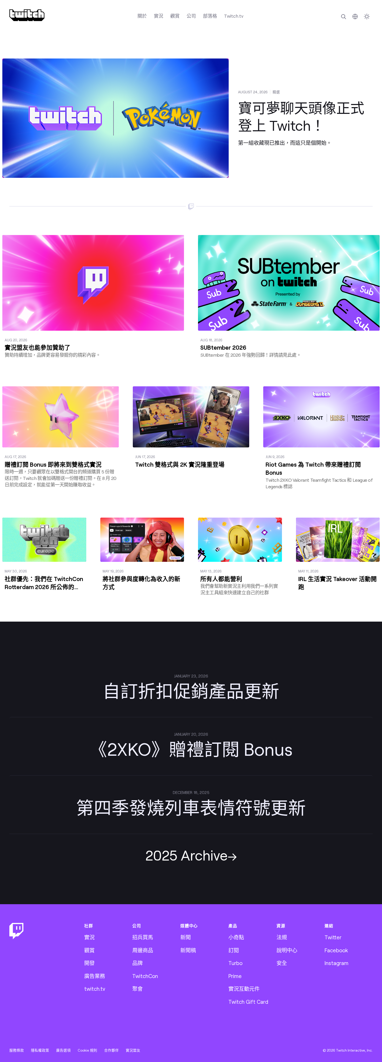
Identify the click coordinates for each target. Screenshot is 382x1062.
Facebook (336, 950)
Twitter (333, 937)
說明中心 (286, 950)
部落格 (210, 16)
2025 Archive (186, 854)
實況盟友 (133, 1050)
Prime (235, 976)
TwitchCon (145, 976)
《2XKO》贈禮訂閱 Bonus (191, 748)
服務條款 (16, 1050)
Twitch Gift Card (248, 1002)
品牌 (137, 963)
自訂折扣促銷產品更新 (191, 690)
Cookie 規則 (87, 1050)
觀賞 (175, 16)
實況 (158, 16)
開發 (89, 963)
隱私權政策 (40, 1050)
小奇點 (236, 937)
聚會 (137, 989)
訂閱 (233, 950)
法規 (281, 937)
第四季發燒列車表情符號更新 (191, 807)
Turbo (235, 963)
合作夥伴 (111, 1050)
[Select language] (355, 16)
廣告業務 (94, 976)
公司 (191, 16)
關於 (142, 16)
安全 (281, 963)
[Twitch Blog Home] (26, 15)
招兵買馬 (142, 937)
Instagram (336, 963)
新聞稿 (188, 950)
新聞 (185, 937)
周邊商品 (142, 950)
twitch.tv (94, 989)
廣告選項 (63, 1050)
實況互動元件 (244, 989)
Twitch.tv (233, 16)
